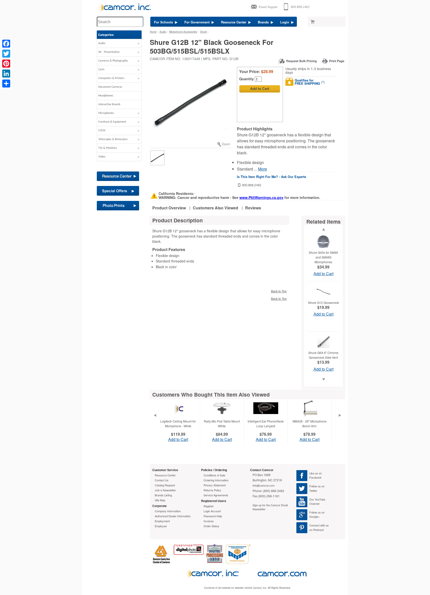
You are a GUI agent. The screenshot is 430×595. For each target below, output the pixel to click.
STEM (101, 130)
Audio (101, 43)
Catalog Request (165, 485)
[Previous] (154, 421)
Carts (101, 69)
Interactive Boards (109, 104)
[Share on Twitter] (6, 54)
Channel (314, 504)
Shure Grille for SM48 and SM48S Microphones (323, 257)
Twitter (313, 491)
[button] (119, 44)
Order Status (211, 526)
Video (101, 156)
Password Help (213, 516)
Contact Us (161, 480)
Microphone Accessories (183, 31)
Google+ (314, 516)
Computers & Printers (111, 78)
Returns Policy (212, 490)
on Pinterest (316, 530)
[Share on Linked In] (6, 74)
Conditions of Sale (214, 475)
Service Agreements (216, 495)
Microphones (106, 113)
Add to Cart (323, 273)
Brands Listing (163, 495)
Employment (162, 521)
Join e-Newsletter (165, 490)
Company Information (168, 511)
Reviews (253, 208)
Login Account (212, 511)
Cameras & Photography (113, 60)
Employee (161, 526)
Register (209, 506)
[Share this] (6, 83)
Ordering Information (216, 480)
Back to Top (279, 291)
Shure (203, 31)
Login (285, 22)
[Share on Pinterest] (6, 64)
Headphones (105, 95)
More (262, 169)
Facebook (315, 477)
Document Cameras (110, 86)
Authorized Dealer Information (173, 516)
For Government (198, 22)
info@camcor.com (263, 485)
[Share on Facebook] (6, 44)
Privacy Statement (215, 485)
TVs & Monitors (107, 148)
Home (153, 31)
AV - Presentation (108, 52)
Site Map (160, 500)
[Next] (339, 421)
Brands (264, 22)
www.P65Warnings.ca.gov (261, 197)
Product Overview (169, 208)
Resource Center (234, 22)
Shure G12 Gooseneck (323, 302)
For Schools (164, 22)
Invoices (209, 521)
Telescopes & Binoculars (113, 139)
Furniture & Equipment (112, 121)
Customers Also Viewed (215, 208)
